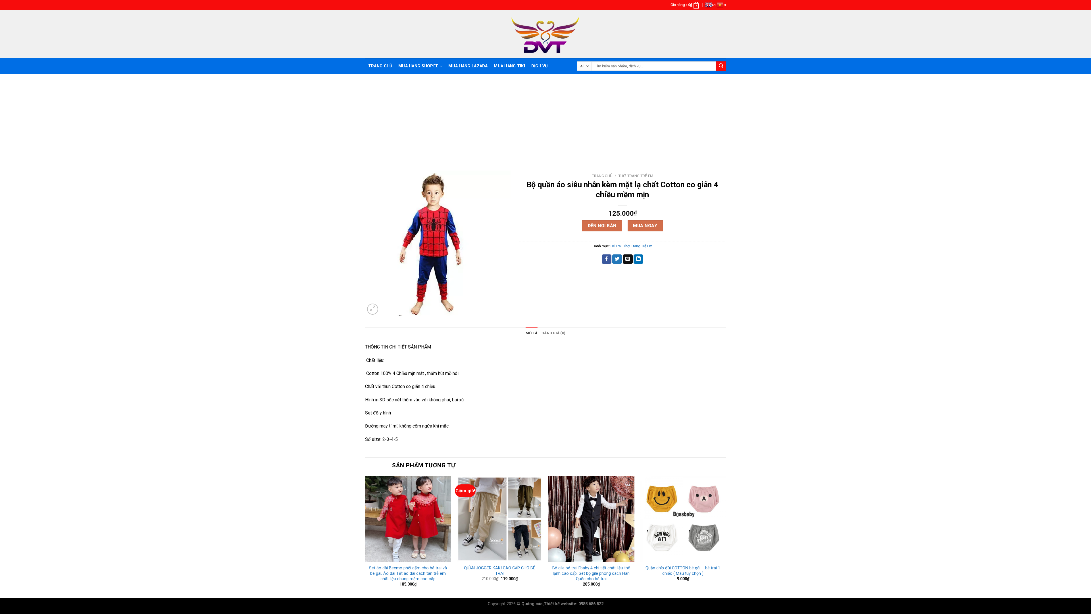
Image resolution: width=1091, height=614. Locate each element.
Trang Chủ (380, 66)
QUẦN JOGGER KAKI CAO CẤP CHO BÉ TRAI (499, 571)
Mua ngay (645, 225)
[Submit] (721, 66)
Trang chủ (602, 175)
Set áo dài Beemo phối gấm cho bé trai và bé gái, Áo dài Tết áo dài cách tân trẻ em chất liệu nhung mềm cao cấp (408, 573)
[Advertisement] (545, 116)
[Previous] (365, 536)
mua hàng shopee (418, 66)
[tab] (532, 333)
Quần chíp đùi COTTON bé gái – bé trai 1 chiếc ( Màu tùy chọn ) (683, 571)
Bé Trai (616, 246)
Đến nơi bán (602, 225)
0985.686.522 (590, 603)
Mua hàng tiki (509, 66)
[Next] (725, 536)
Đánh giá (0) (553, 333)
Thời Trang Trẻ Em (635, 175)
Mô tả (532, 333)
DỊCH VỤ (539, 66)
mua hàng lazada (468, 66)
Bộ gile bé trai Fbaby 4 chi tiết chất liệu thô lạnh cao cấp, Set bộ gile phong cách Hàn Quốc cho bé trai (591, 573)
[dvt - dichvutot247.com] (545, 34)
